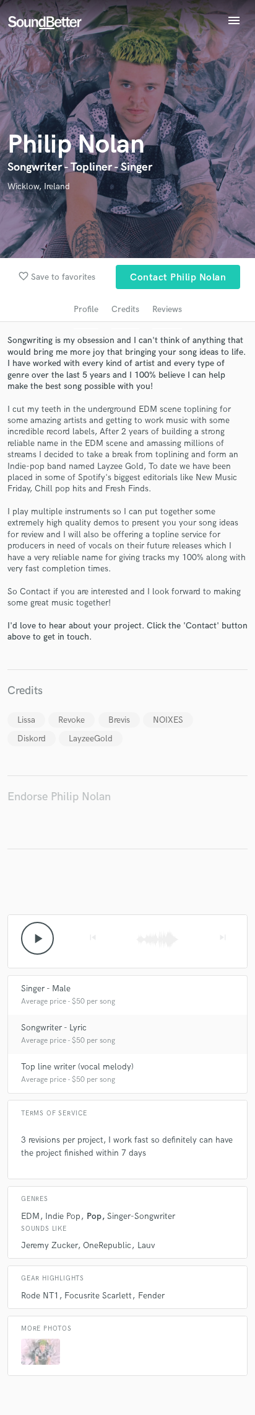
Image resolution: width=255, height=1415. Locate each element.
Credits (125, 309)
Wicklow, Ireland (38, 186)
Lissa (26, 720)
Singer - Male (46, 988)
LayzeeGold (91, 738)
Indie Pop (62, 1216)
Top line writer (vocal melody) (77, 1066)
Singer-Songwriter (141, 1216)
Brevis (119, 720)
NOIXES (168, 720)
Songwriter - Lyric (54, 1027)
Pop (94, 1216)
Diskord (31, 738)
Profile (86, 309)
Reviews (167, 309)
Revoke (71, 720)
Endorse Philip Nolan (59, 797)
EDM (30, 1216)
